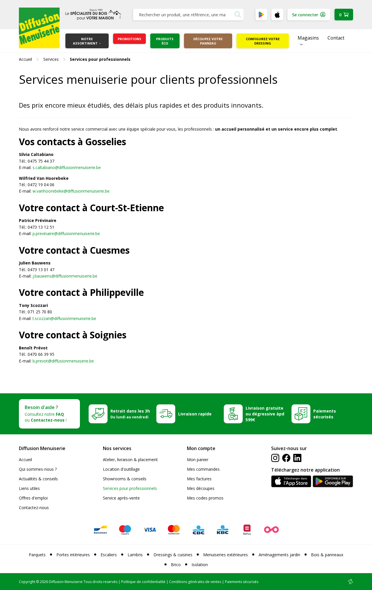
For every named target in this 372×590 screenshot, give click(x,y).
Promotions (129, 39)
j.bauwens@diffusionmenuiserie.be (65, 276)
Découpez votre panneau (208, 41)
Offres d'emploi (33, 498)
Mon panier (197, 459)
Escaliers (109, 554)
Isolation (200, 564)
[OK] (238, 14)
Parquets (37, 554)
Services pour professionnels (130, 488)
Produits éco (165, 41)
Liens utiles (29, 488)
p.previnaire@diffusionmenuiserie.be (66, 233)
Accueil (25, 459)
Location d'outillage (121, 469)
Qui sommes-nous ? (38, 469)
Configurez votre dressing (263, 41)
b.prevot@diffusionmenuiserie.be (63, 361)
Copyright (27, 581)
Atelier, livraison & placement (130, 459)
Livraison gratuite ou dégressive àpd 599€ (265, 413)
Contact (336, 38)
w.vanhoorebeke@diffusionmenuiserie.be (71, 191)
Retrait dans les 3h (130, 413)
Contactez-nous (34, 507)
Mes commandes (203, 469)
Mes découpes (200, 488)
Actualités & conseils (38, 478)
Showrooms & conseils (124, 478)
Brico (176, 564)
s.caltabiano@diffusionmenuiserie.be (67, 167)
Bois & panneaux (327, 554)
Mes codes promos (205, 498)
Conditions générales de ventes (195, 581)
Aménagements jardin (279, 554)
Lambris (135, 554)
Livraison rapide (195, 414)
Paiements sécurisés (324, 414)
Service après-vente (121, 498)
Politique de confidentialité (143, 581)
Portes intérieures (73, 554)
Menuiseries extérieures (225, 554)
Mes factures (199, 478)
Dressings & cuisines (172, 554)
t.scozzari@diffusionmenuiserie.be (64, 318)
